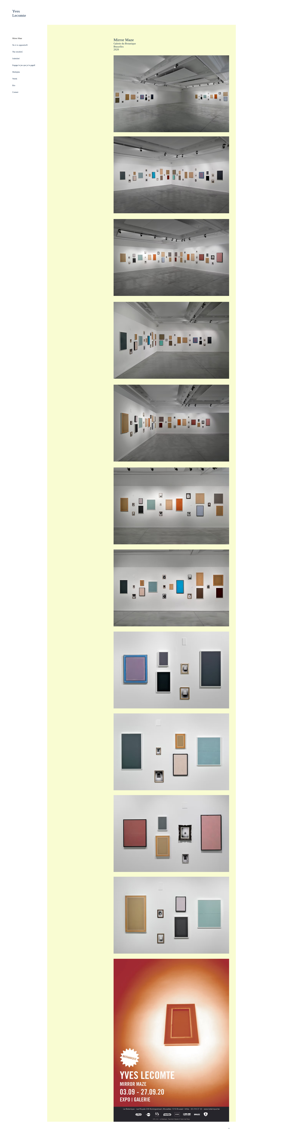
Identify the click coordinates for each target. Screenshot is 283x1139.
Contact (15, 92)
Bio (13, 85)
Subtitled (15, 58)
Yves (16, 11)
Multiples (16, 72)
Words (14, 79)
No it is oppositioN (20, 45)
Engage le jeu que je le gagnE (23, 65)
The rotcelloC (17, 52)
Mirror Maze (17, 38)
